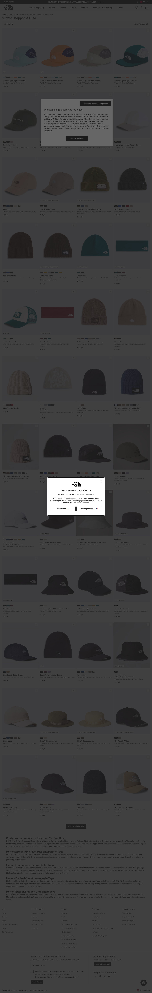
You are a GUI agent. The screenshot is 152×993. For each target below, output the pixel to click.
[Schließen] (100, 481)
